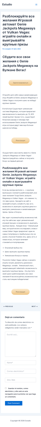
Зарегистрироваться (20, 83)
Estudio (7, 4)
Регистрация (20, 140)
